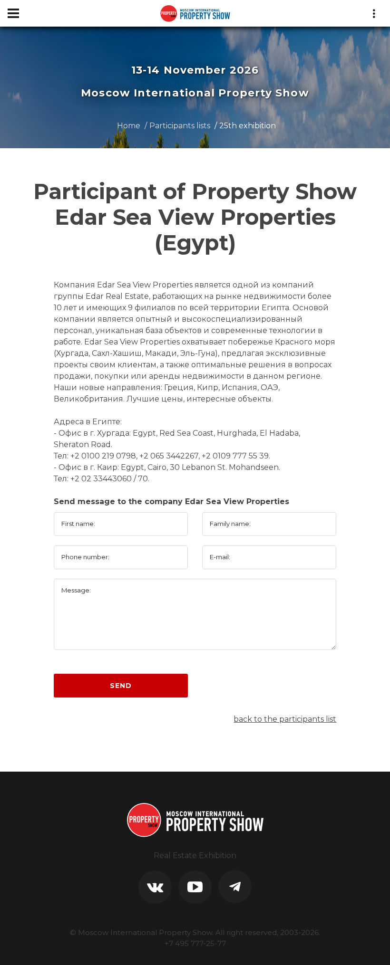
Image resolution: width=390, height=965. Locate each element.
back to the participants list (285, 719)
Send (120, 685)
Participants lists (179, 125)
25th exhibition (247, 125)
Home (128, 125)
